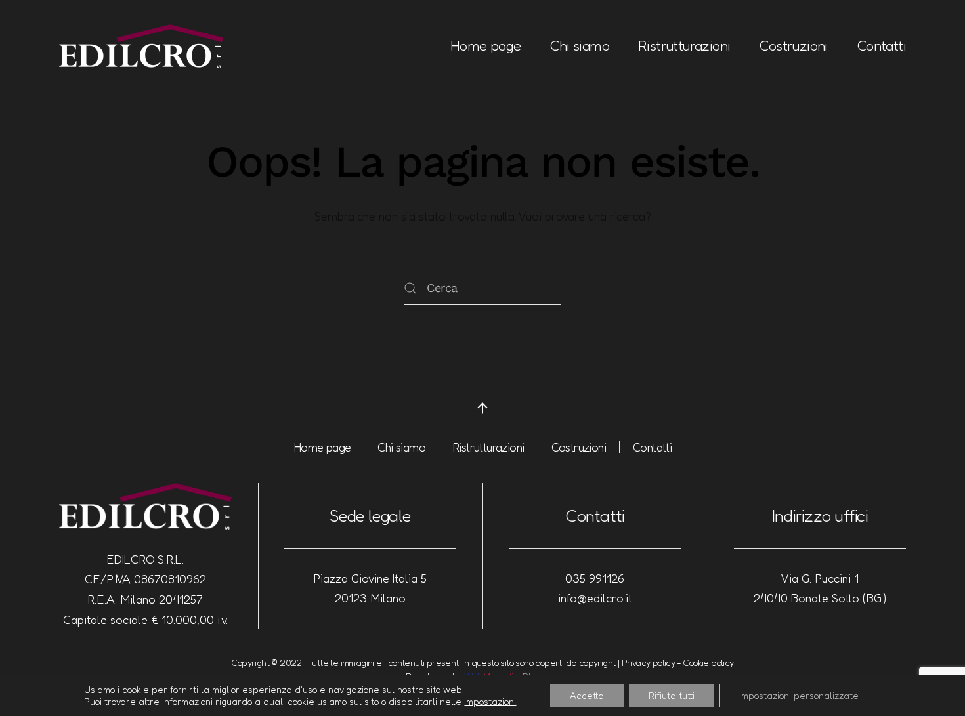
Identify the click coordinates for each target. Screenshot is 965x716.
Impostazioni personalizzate (799, 695)
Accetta (587, 695)
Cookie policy (708, 662)
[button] (482, 408)
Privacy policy (649, 662)
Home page (485, 45)
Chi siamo (579, 45)
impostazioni (490, 701)
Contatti (881, 45)
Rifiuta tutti (672, 695)
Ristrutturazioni (684, 45)
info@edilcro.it (595, 598)
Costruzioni (793, 45)
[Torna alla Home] (141, 46)
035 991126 (594, 578)
